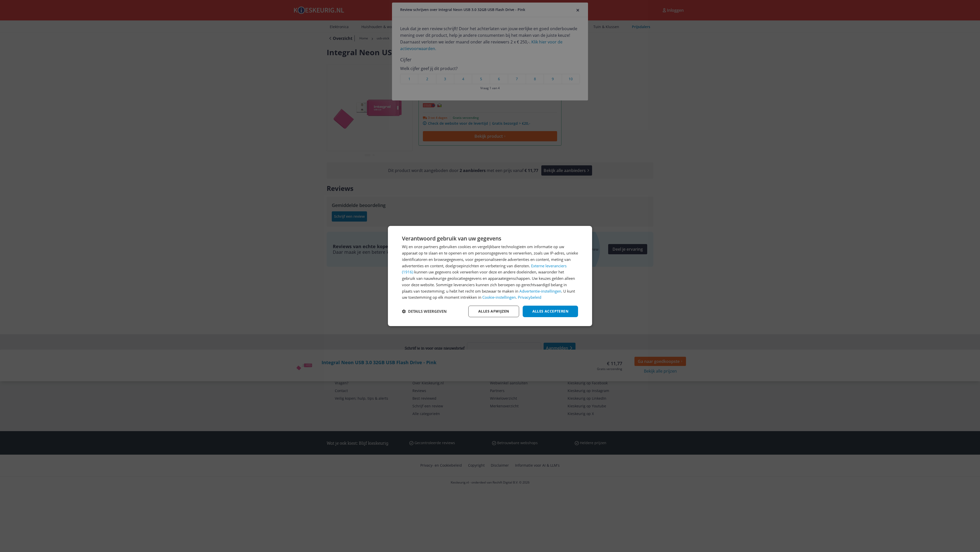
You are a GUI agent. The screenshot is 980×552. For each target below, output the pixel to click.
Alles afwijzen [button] (493, 311)
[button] (424, 311)
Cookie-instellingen (499, 297)
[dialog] (490, 276)
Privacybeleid (529, 297)
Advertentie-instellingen (540, 291)
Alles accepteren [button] (550, 311)
